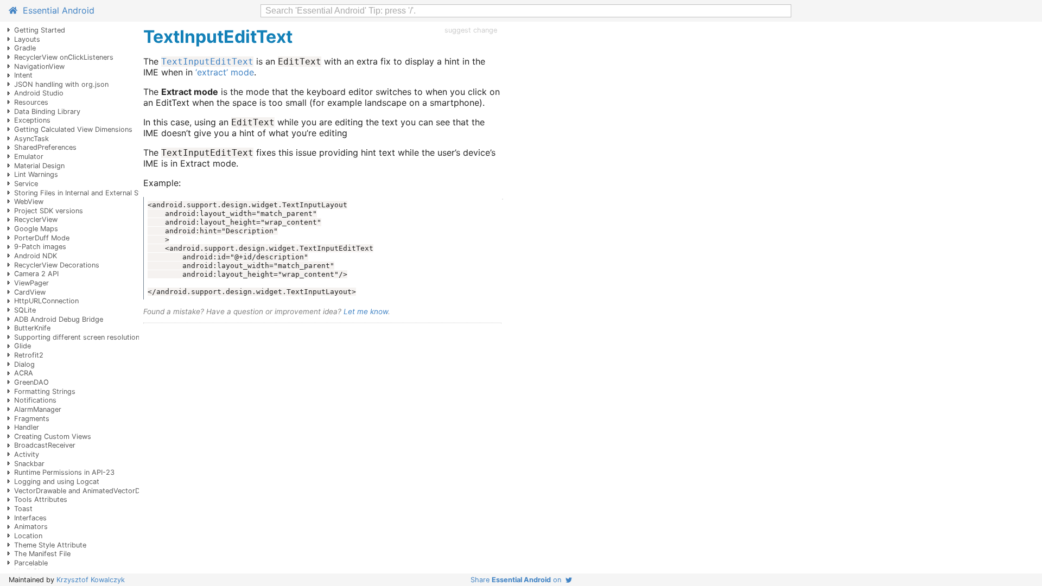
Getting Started (39, 30)
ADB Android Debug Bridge (58, 319)
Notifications (35, 400)
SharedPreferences (45, 147)
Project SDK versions (48, 211)
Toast (23, 509)
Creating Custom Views (52, 436)
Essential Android (55, 10)
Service (26, 184)
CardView (30, 292)
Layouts (27, 39)
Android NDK (35, 256)
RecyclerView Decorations (56, 265)
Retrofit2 (28, 355)
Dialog (24, 364)
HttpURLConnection (46, 301)
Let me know (366, 311)
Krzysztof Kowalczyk (90, 580)
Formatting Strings (44, 391)
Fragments (31, 419)
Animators (31, 527)
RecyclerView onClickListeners (63, 57)
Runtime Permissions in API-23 (64, 472)
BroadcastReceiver (44, 445)
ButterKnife (32, 328)
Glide (22, 346)
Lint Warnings (36, 174)
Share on (518, 580)
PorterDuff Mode (41, 238)
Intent (23, 75)
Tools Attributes (40, 499)
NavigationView (39, 66)
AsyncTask (31, 139)
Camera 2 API (36, 274)
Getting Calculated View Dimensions (73, 129)
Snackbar (29, 464)
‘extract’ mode (224, 72)
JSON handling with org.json (61, 84)
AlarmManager (37, 409)
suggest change (470, 30)
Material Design (39, 166)
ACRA (23, 373)
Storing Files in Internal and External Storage (87, 193)
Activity (26, 454)
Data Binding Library (47, 111)
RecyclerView (36, 219)
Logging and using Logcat (56, 481)
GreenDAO (31, 382)
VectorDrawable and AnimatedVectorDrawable (90, 491)
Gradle (25, 48)
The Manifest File (42, 554)
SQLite (25, 310)
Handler (26, 427)
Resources (31, 102)
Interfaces (30, 518)
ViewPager (31, 283)
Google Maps (36, 229)
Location (28, 536)
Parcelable (31, 563)
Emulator (28, 156)
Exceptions (32, 120)
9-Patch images (40, 247)
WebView (28, 202)
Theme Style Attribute (50, 545)
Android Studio (38, 93)
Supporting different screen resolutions (78, 337)
